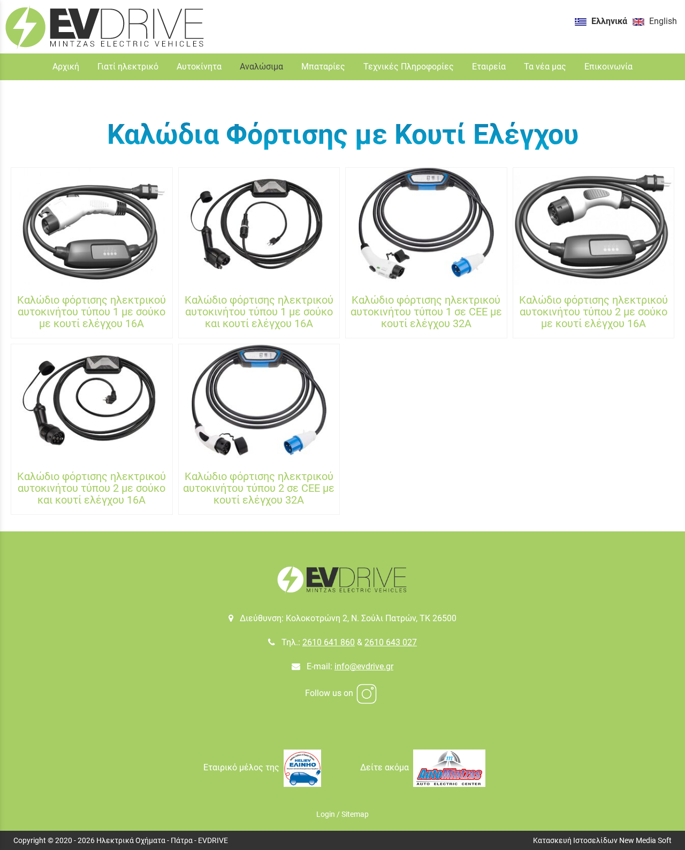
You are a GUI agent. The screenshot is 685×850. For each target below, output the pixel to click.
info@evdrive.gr (363, 666)
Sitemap (355, 814)
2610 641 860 (328, 642)
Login (325, 814)
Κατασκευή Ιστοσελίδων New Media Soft (602, 840)
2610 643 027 (390, 642)
